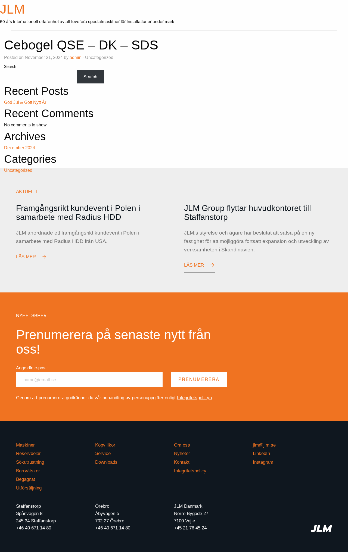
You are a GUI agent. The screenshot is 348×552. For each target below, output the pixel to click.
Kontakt (181, 462)
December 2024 (19, 147)
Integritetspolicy (190, 471)
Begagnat (25, 479)
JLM (12, 9)
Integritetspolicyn (194, 397)
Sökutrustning (30, 462)
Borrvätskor (28, 471)
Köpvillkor (105, 445)
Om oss (182, 445)
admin (76, 57)
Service (103, 453)
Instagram (263, 462)
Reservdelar (28, 453)
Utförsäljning (29, 488)
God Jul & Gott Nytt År (25, 102)
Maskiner (25, 445)
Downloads (106, 462)
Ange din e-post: (32, 367)
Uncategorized (18, 170)
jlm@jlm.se (264, 445)
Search (10, 66)
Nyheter (182, 453)
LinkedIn (261, 453)
